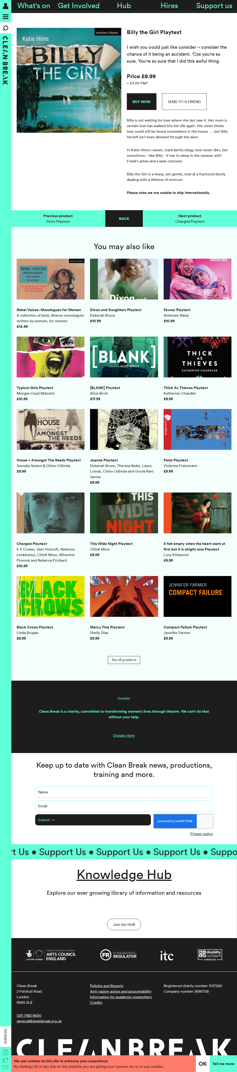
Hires (169, 5)
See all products (124, 660)
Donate (5, 1036)
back (124, 218)
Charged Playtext (189, 218)
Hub (124, 5)
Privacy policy (201, 833)
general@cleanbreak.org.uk (39, 1021)
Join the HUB (124, 924)
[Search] (5, 27)
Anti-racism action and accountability (120, 991)
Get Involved (79, 5)
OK (203, 1063)
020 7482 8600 (29, 1015)
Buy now (142, 101)
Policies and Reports (106, 985)
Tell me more (223, 1063)
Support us (214, 5)
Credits (96, 1002)
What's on (33, 5)
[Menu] (5, 16)
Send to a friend (184, 101)
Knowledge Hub (124, 874)
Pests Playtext (58, 218)
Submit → (46, 820)
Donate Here (124, 735)
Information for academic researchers (121, 997)
